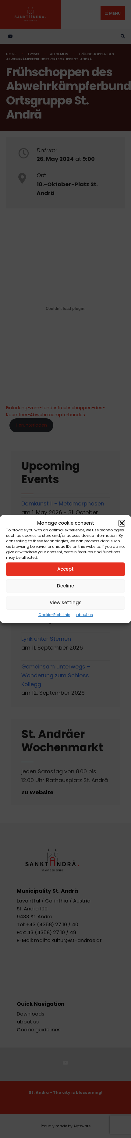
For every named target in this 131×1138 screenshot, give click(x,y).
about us (84, 614)
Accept (65, 569)
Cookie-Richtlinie (54, 614)
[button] (122, 523)
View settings (66, 602)
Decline (65, 586)
